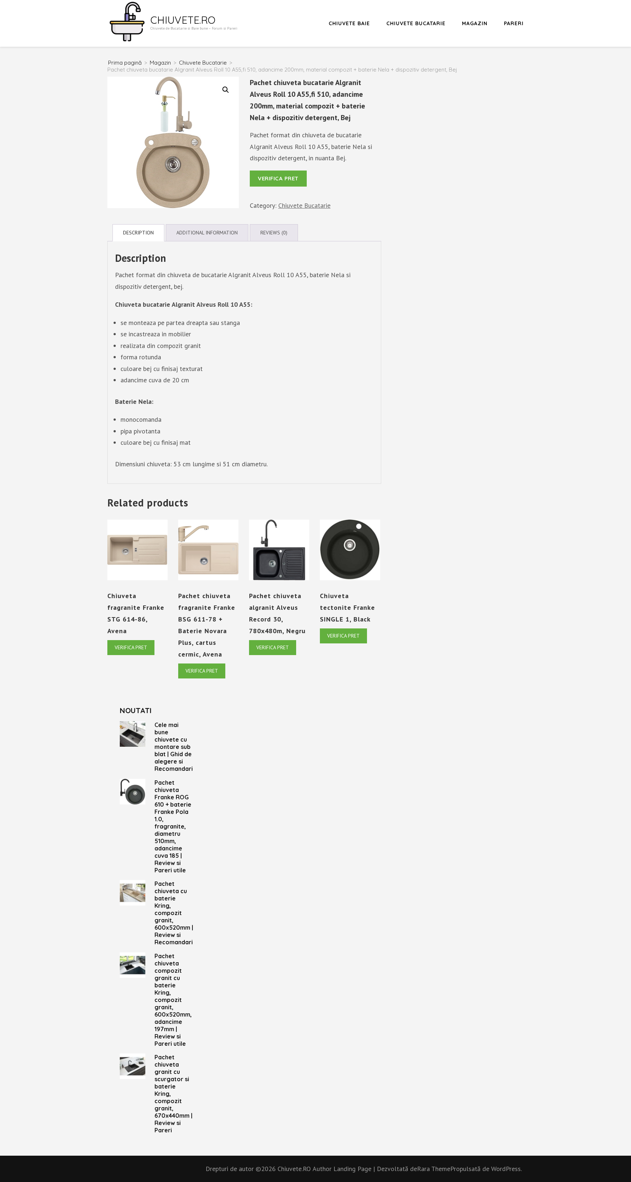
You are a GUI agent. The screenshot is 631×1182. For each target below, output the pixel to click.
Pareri (514, 23)
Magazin (474, 23)
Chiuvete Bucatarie (415, 23)
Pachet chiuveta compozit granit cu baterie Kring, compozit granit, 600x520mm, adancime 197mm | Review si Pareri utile (173, 999)
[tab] (138, 232)
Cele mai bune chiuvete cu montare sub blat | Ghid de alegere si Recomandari (173, 746)
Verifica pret (278, 178)
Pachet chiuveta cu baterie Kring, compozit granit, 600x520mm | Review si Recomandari (173, 913)
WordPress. (506, 1168)
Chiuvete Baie (349, 23)
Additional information (207, 232)
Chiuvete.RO (182, 20)
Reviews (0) (273, 232)
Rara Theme (433, 1168)
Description (138, 232)
